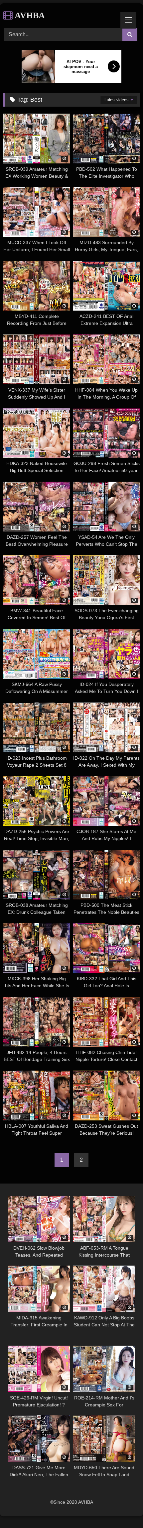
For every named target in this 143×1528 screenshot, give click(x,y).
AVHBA (29, 15)
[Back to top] (122, 1508)
